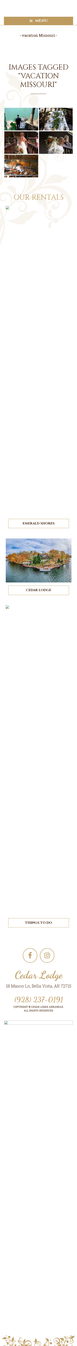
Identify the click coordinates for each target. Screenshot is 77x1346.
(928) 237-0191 (38, 999)
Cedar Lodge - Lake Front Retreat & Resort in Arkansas (38, 8)
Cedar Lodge (38, 590)
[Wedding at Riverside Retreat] (21, 119)
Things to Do (38, 922)
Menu (41, 20)
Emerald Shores (39, 523)
